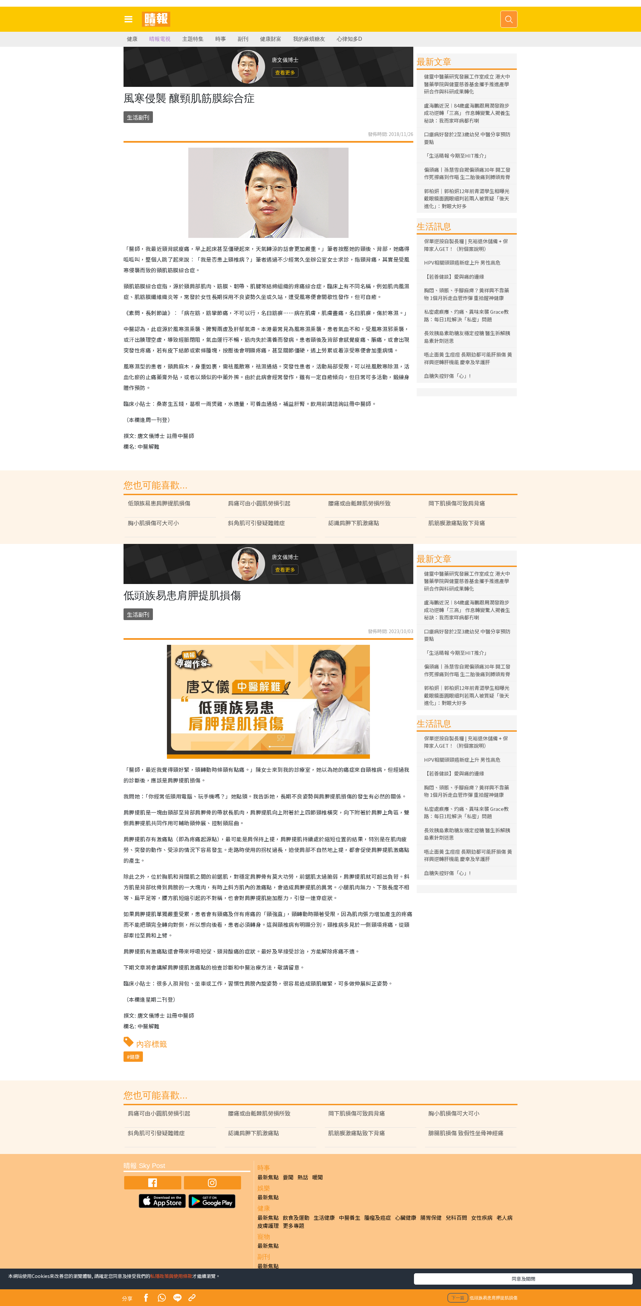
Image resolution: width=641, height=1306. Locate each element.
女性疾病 (481, 1217)
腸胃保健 (431, 1217)
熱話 (302, 1177)
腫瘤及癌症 (377, 1217)
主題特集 (193, 39)
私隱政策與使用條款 (171, 1276)
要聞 (288, 1177)
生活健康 (324, 1217)
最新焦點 (268, 1177)
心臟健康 (405, 1217)
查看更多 (285, 72)
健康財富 (270, 39)
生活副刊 (138, 117)
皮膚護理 (268, 1225)
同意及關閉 (523, 1278)
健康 (132, 39)
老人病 (504, 1217)
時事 (220, 39)
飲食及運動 (296, 1217)
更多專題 (293, 1225)
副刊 (243, 39)
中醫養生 (349, 1217)
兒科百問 (456, 1217)
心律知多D (349, 39)
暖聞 (317, 1177)
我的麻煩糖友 (309, 39)
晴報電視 (160, 39)
